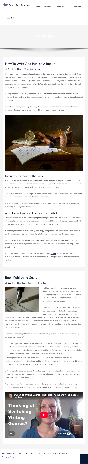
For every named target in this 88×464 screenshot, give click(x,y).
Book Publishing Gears (21, 277)
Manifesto (77, 7)
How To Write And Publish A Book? (30, 63)
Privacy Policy (10, 18)
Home (37, 7)
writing (37, 69)
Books (24, 283)
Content (31, 283)
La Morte (48, 7)
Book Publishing (14, 69)
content (30, 69)
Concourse (60, 7)
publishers (49, 301)
